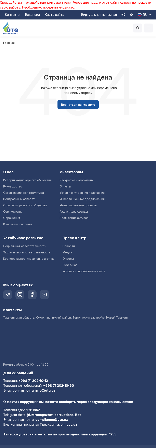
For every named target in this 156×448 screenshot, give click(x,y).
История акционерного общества (27, 180)
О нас (8, 172)
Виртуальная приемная (99, 15)
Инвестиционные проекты (78, 205)
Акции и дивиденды (74, 211)
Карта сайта (54, 15)
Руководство (12, 186)
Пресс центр (74, 238)
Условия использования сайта (84, 271)
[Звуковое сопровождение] (123, 14)
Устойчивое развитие (23, 238)
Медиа (67, 252)
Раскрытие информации (76, 180)
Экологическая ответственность (27, 252)
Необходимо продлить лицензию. (48, 7)
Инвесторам (71, 172)
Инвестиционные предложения (82, 199)
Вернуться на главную (78, 104)
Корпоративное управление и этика (28, 258)
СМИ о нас (70, 265)
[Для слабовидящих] (131, 14)
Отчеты (65, 186)
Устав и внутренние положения (82, 192)
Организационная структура (23, 192)
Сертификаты (12, 211)
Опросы (68, 258)
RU (145, 15)
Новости (69, 246)
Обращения (11, 218)
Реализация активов (74, 218)
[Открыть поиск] (137, 28)
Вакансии (32, 15)
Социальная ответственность (24, 246)
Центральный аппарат (19, 199)
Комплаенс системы (17, 224)
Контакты (12, 15)
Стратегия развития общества (25, 205)
